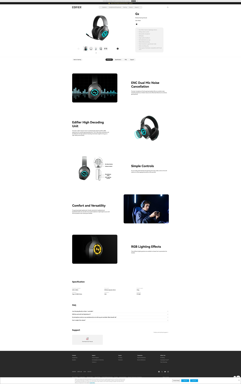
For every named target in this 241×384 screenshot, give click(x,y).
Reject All (185, 380)
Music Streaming (163, 362)
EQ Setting (162, 357)
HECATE (89, 371)
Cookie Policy (92, 382)
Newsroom (120, 359)
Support (137, 7)
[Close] (239, 380)
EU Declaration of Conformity (98, 359)
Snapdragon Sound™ (164, 359)
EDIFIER (74, 371)
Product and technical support (160, 332)
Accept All (194, 380)
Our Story (120, 357)
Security (116, 377)
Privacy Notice (75, 377)
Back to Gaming (77, 59)
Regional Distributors (141, 357)
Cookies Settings (176, 380)
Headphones (74, 357)
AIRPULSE (79, 371)
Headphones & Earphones (115, 7)
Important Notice (122, 377)
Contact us (94, 362)
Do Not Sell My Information (107, 377)
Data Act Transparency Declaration (135, 377)
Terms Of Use (97, 377)
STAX (85, 371)
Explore (131, 7)
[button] (78, 49)
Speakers (104, 7)
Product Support (95, 357)
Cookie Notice (82, 377)
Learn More (130, 3)
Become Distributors (141, 359)
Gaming (125, 7)
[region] (120, 380)
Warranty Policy (90, 377)
